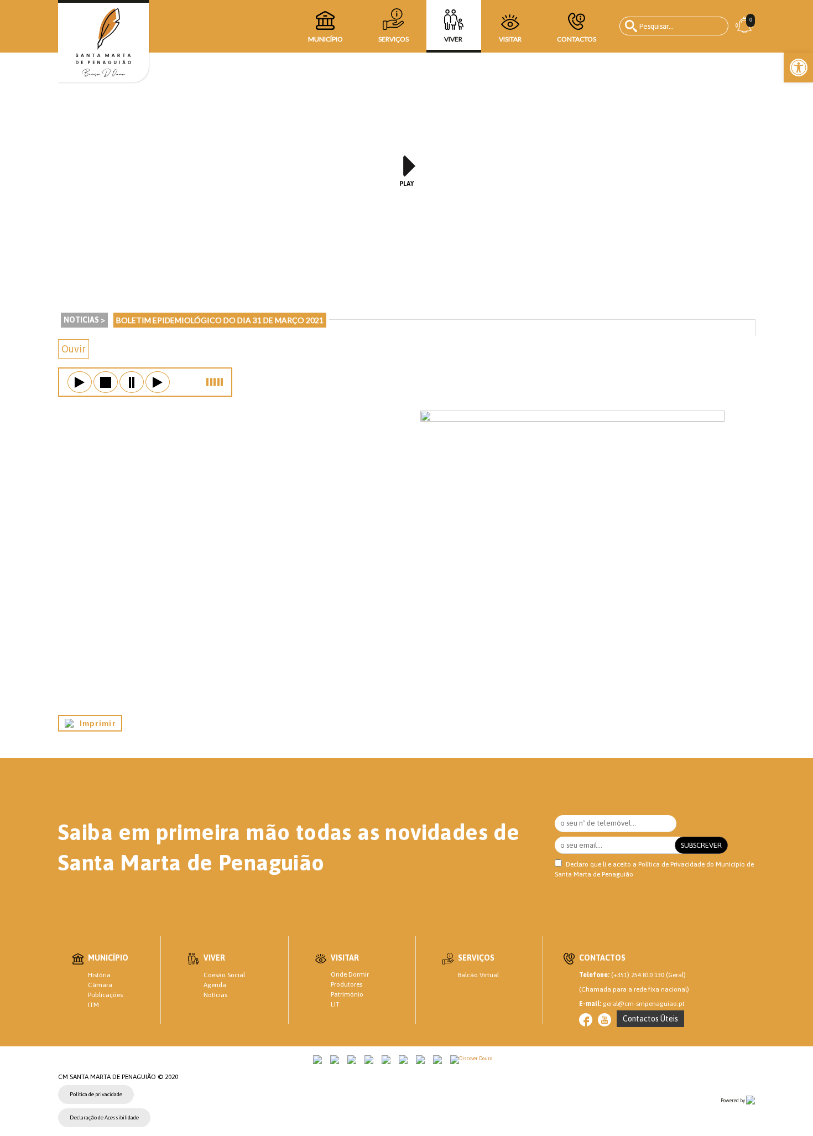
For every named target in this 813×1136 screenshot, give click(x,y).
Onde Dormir (350, 974)
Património (347, 994)
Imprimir (95, 723)
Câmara (100, 985)
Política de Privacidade (671, 864)
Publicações (105, 995)
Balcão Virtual (478, 975)
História (99, 975)
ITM (93, 1005)
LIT (335, 1004)
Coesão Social (224, 975)
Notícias (215, 995)
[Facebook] (585, 1019)
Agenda (215, 985)
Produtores (346, 984)
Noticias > (84, 319)
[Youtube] (604, 1019)
